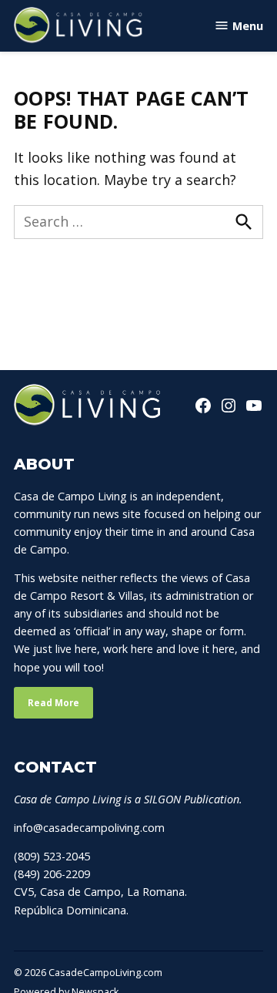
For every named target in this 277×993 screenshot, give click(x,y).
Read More (53, 703)
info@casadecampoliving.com (89, 827)
